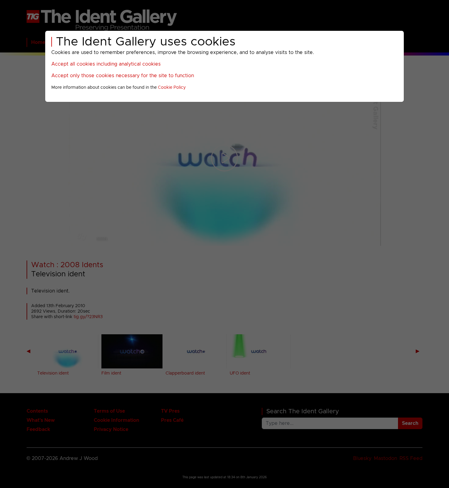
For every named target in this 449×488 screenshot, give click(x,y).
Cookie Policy (172, 87)
